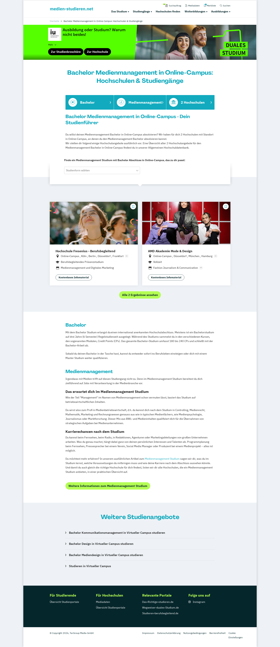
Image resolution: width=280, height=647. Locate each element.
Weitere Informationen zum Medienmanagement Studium (107, 486)
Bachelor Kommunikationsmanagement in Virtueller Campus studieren (117, 533)
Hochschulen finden (168, 11)
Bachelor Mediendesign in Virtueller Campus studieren (106, 555)
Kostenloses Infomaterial (74, 277)
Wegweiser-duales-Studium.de (160, 607)
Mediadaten (103, 602)
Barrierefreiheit (217, 633)
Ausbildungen (219, 11)
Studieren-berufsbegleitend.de (160, 613)
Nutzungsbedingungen (194, 633)
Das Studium (119, 11)
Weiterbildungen (195, 11)
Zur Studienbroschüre (66, 52)
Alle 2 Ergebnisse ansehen (140, 295)
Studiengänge (141, 11)
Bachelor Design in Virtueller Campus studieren (101, 544)
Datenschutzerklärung (168, 633)
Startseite (54, 21)
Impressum (148, 633)
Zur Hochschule (97, 52)
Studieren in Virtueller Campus (90, 566)
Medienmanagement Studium (162, 458)
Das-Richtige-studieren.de (157, 602)
